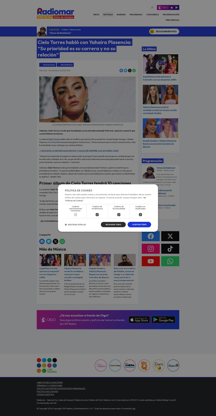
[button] (75, 224)
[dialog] (108, 208)
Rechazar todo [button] (113, 224)
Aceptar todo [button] (139, 224)
